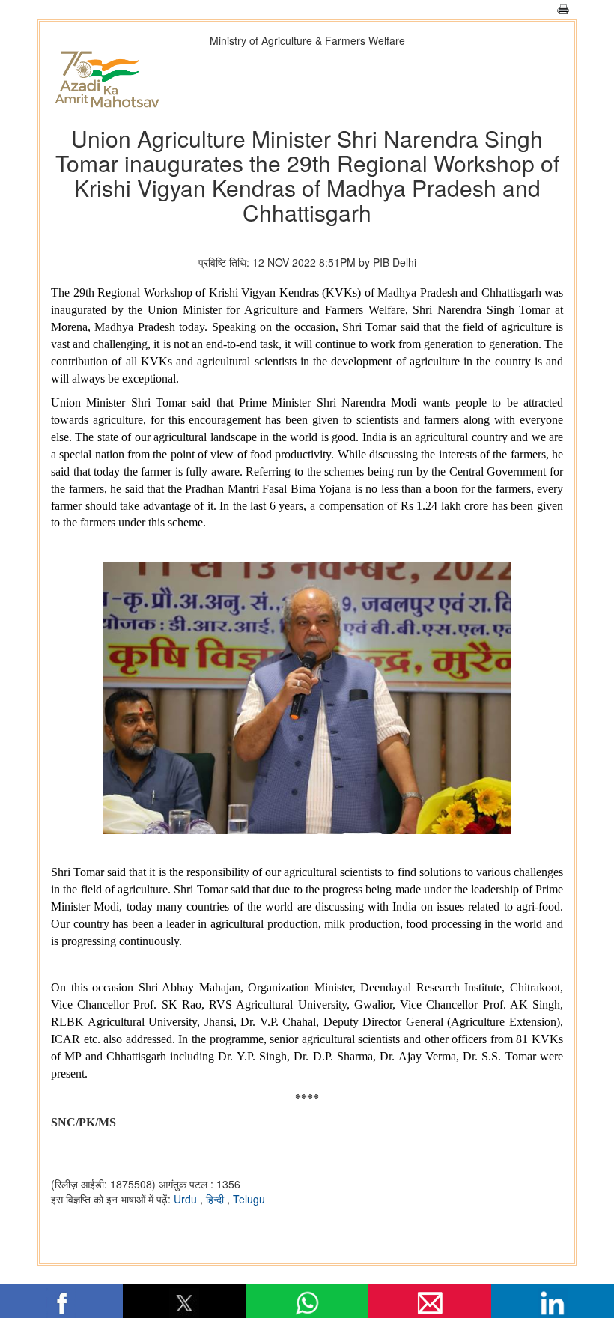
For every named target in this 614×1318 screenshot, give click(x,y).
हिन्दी (216, 1198)
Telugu (249, 1198)
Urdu (187, 1198)
